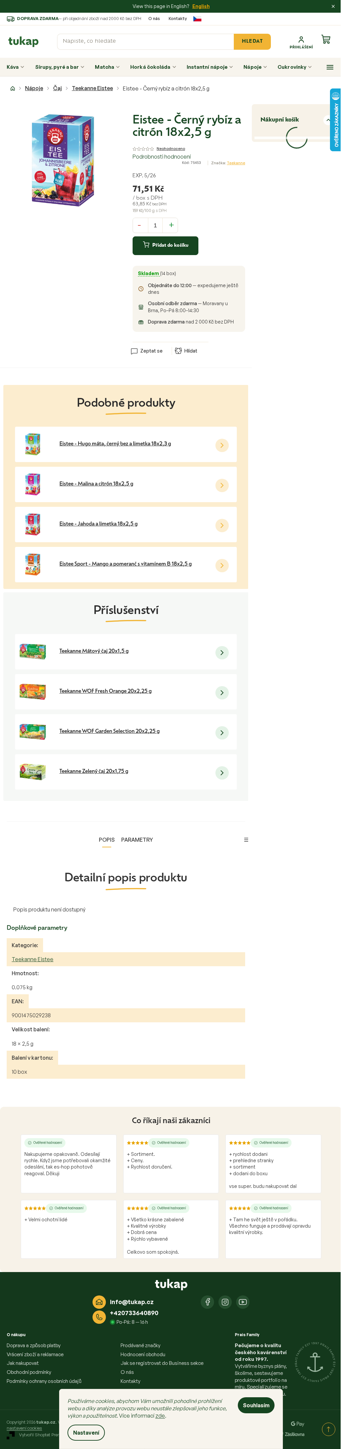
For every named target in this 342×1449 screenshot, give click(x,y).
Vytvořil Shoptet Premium (44, 1435)
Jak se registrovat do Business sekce (162, 1363)
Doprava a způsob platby (33, 1345)
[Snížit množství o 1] (139, 224)
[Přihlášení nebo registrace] (301, 41)
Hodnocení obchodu (143, 1354)
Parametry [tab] (137, 839)
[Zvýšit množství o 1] (171, 224)
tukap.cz (225, 1302)
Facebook (207, 1302)
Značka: (228, 163)
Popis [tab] (107, 839)
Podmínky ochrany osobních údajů (44, 1381)
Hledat (252, 41)
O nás (154, 18)
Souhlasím (256, 1405)
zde (160, 1415)
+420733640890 (134, 1312)
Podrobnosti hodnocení (162, 156)
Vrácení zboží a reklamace (35, 1354)
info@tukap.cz (132, 1301)
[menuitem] (15, 67)
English (201, 6)
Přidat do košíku (170, 245)
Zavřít (170, 340)
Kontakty (178, 18)
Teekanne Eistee (32, 959)
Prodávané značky (140, 1345)
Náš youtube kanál (242, 1302)
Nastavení (86, 1432)
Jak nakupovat (23, 1363)
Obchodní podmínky (29, 1372)
